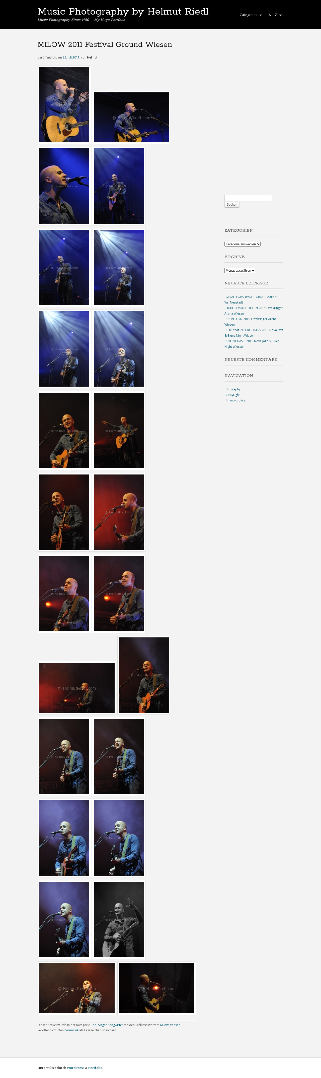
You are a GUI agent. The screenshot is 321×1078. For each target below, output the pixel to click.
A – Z (271, 15)
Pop (94, 1025)
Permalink (71, 1030)
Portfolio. (95, 1067)
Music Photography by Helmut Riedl (123, 12)
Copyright (233, 395)
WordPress (75, 1067)
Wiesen (175, 1025)
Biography (233, 389)
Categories (247, 15)
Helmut (92, 57)
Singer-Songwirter (110, 1025)
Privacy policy (235, 400)
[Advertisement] (253, 117)
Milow (164, 1025)
